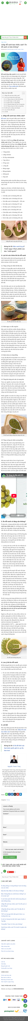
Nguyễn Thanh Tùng (18, 49)
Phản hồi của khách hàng (7, 951)
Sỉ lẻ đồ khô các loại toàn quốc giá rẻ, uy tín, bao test (14, 748)
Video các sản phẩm (6, 948)
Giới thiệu (3, 963)
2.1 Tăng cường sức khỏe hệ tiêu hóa (14, 99)
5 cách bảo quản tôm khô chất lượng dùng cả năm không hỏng (13, 900)
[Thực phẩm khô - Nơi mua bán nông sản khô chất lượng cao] (12, 2)
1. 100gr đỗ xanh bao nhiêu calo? (11, 95)
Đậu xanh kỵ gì (18, 246)
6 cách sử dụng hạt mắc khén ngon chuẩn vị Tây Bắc (13, 920)
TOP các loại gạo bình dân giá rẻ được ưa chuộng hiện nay (12, 915)
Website (5, 842)
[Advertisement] (14, 20)
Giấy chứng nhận (5, 946)
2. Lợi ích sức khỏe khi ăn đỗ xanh (11, 97)
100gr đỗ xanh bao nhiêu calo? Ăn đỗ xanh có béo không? (14, 905)
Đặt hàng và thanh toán (7, 979)
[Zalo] (25, 1010)
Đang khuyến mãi (5, 966)
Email (5, 834)
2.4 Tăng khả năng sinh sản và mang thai (15, 104)
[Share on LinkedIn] (20, 794)
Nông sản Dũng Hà (19, 1019)
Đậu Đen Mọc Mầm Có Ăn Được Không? (12, 890)
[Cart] (25, 2)
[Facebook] (14, 791)
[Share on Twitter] (12, 794)
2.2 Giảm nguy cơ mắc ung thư (13, 100)
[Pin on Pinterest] (17, 794)
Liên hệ (3, 961)
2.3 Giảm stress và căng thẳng (13, 102)
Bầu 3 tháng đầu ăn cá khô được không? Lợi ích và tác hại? (13, 895)
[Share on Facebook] (9, 794)
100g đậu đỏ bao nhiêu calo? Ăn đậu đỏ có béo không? (13, 910)
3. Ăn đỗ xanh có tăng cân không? (11, 108)
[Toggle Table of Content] (22, 93)
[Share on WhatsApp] (6, 794)
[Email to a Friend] (15, 794)
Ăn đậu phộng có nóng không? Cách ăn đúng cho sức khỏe (13, 887)
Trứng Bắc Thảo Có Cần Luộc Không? (11, 924)
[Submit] (25, 37)
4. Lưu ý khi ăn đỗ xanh (9, 109)
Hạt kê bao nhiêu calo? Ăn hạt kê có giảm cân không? (13, 928)
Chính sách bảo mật (6, 975)
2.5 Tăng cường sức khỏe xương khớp (15, 106)
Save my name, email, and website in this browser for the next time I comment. (13, 852)
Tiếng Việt (20, 2)
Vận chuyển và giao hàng (7, 981)
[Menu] (2, 2)
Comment (6, 813)
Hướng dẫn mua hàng (6, 968)
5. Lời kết (5, 111)
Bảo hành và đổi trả (6, 977)
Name (5, 827)
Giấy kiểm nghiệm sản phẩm (8, 944)
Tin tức (4, 42)
